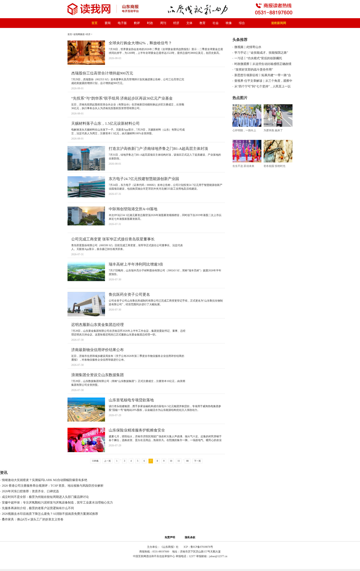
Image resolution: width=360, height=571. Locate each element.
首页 (95, 23)
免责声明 (171, 537)
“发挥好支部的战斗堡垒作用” (253, 69)
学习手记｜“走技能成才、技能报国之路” (261, 52)
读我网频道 (79, 34)
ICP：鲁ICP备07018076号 (198, 546)
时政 (150, 23)
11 (179, 461)
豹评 (137, 23)
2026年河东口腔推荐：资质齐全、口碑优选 (30, 491)
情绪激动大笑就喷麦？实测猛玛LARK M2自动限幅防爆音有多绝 (44, 480)
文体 (189, 23)
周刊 (163, 23)
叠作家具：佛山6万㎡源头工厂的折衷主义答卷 (32, 519)
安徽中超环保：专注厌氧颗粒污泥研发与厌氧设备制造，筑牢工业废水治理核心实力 (57, 502)
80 (187, 461)
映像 (229, 23)
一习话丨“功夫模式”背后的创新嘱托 (258, 58)
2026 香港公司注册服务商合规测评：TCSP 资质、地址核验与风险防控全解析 (53, 485)
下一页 (197, 461)
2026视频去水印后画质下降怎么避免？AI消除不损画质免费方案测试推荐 (50, 513)
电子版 (122, 23)
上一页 (107, 461)
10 (171, 461)
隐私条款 (190, 537)
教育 (203, 23)
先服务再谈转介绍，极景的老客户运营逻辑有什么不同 (38, 508)
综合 (242, 23)
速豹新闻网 (278, 23)
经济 (176, 23)
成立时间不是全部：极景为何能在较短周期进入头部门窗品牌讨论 (45, 496)
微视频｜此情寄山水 (247, 47)
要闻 (108, 23)
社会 (216, 23)
